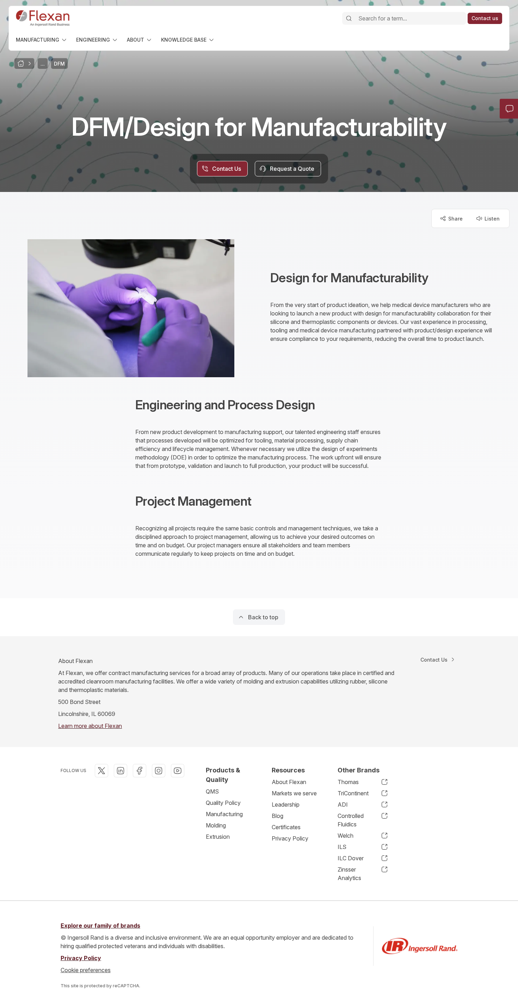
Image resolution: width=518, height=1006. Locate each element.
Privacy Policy (290, 838)
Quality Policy (223, 802)
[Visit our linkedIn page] (120, 770)
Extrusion (218, 836)
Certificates (286, 827)
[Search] (349, 18)
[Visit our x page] (101, 770)
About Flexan (289, 781)
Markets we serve (294, 793)
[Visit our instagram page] (158, 770)
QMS (212, 791)
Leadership (286, 804)
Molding (216, 825)
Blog (277, 815)
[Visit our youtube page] (177, 770)
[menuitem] (42, 39)
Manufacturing (224, 814)
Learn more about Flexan (90, 725)
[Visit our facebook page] (139, 770)
